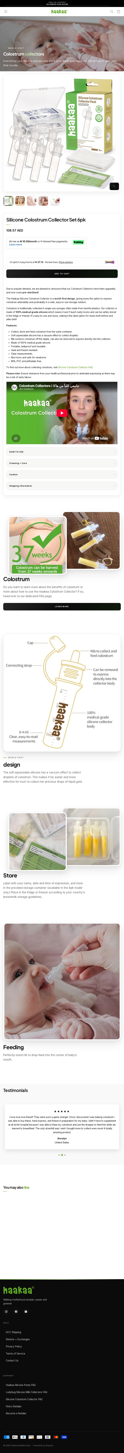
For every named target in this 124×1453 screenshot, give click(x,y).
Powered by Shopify (43, 1445)
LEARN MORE (62, 606)
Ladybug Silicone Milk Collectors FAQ (26, 1392)
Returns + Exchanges (18, 1339)
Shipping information (20, 485)
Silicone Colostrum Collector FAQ (75, 367)
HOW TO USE (16, 451)
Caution (13, 474)
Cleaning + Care (18, 463)
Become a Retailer (16, 1413)
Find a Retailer (13, 1406)
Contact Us (12, 1360)
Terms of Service (15, 1353)
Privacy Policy (14, 1346)
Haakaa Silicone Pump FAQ (21, 1385)
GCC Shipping (13, 1332)
